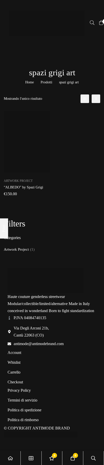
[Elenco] (85, 98)
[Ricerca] (92, 22)
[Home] (10, 458)
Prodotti (46, 82)
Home (29, 82)
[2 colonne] (96, 98)
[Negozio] (31, 458)
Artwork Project (19, 249)
